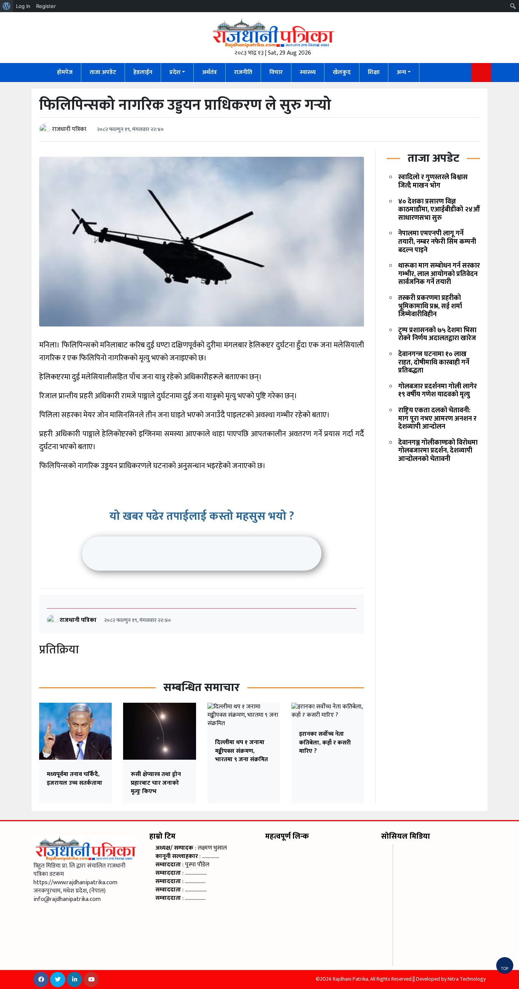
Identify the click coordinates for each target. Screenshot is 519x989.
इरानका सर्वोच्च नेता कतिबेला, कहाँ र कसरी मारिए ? (325, 742)
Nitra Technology (467, 979)
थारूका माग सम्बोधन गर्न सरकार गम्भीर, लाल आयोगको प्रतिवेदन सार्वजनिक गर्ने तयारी (439, 274)
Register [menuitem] (46, 6)
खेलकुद (342, 72)
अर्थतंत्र (209, 72)
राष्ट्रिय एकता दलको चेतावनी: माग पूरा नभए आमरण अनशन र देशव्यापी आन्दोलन (437, 418)
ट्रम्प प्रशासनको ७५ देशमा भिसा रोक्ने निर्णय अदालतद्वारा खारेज (437, 334)
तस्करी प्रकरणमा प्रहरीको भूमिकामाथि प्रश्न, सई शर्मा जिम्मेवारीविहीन (430, 306)
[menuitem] (6, 6)
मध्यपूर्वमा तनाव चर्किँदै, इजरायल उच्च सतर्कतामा (74, 778)
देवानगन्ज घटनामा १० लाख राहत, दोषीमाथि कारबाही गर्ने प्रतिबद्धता (433, 362)
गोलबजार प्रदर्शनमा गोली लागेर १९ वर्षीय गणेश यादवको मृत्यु (437, 391)
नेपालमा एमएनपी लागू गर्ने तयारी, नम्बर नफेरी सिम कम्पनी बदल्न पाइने (437, 242)
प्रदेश (174, 72)
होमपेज (65, 72)
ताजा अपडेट (103, 72)
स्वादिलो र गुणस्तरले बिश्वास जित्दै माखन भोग (433, 181)
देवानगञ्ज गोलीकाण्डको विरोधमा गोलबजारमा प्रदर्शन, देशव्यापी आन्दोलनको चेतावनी (438, 451)
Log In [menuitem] (23, 6)
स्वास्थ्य (308, 72)
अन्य (401, 72)
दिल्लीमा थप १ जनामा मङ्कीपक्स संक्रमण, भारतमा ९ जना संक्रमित (241, 751)
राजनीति (243, 72)
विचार (276, 72)
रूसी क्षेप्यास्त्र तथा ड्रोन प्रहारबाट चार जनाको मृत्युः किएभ (156, 783)
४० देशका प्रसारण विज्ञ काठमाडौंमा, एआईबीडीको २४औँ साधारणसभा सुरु (439, 210)
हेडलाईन (142, 72)
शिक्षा (374, 72)
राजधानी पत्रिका (69, 129)
